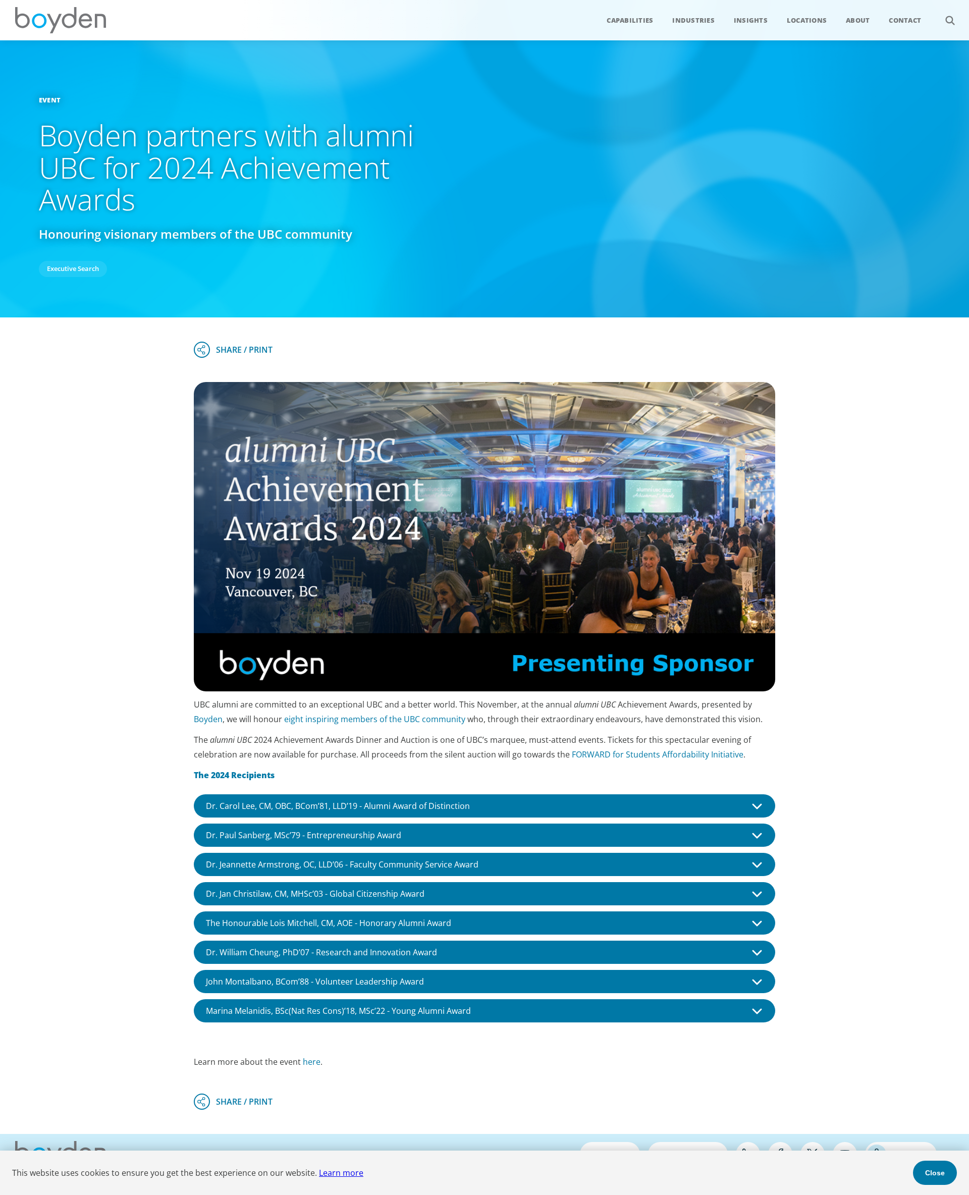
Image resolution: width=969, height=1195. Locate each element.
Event (50, 99)
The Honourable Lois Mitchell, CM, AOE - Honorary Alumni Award (328, 923)
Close (935, 1173)
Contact (905, 20)
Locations (807, 20)
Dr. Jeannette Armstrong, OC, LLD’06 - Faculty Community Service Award (342, 864)
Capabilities (630, 20)
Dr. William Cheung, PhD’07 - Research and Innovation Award (321, 952)
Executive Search (73, 268)
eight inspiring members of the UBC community (374, 719)
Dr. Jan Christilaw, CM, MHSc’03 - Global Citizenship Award (315, 893)
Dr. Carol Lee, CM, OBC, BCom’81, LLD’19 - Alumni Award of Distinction (338, 805)
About (858, 20)
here (311, 1061)
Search (950, 20)
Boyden (60, 20)
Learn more (341, 1172)
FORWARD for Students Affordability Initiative (657, 754)
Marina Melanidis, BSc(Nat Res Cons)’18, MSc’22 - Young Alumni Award (338, 1010)
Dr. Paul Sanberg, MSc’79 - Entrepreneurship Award (303, 835)
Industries (693, 20)
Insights (751, 20)
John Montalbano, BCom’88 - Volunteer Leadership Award (315, 981)
